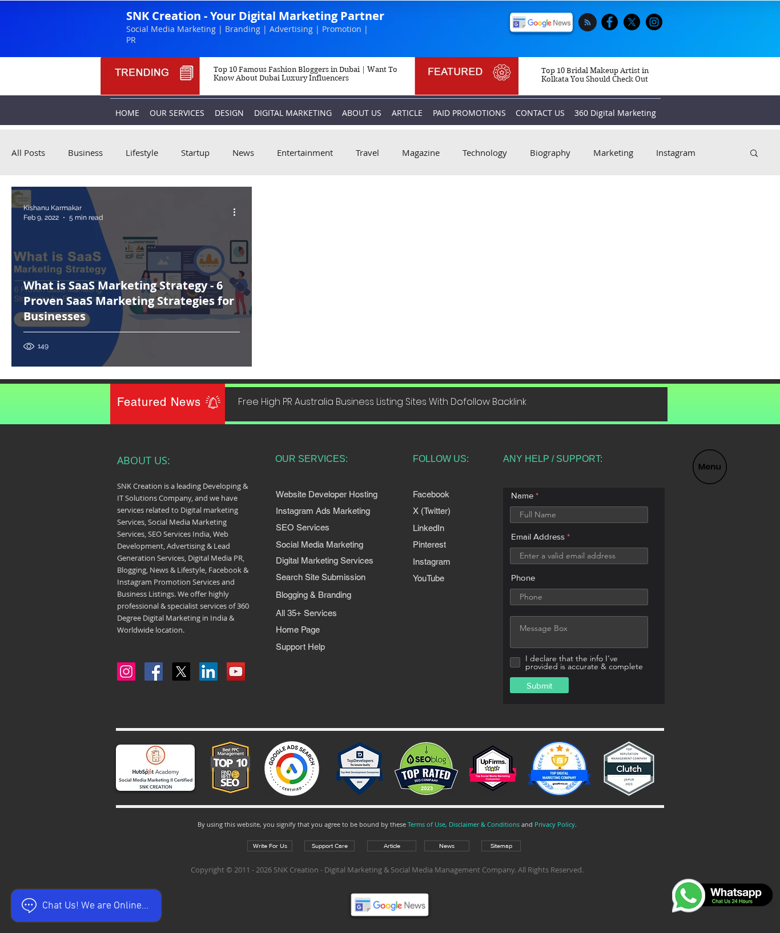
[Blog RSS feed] (587, 23)
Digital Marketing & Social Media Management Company (419, 869)
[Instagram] (126, 671)
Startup (195, 152)
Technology (485, 152)
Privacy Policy (554, 824)
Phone (523, 577)
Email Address (538, 536)
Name (522, 495)
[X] (632, 22)
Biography (550, 152)
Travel (367, 152)
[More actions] (238, 212)
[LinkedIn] (208, 671)
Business (85, 152)
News (243, 152)
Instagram (675, 152)
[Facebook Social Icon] (153, 671)
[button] (710, 466)
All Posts (28, 152)
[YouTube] (236, 671)
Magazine (421, 152)
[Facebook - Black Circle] (609, 22)
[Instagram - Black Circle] (654, 22)
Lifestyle (142, 152)
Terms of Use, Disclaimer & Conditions (464, 824)
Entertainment (305, 152)
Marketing (613, 152)
